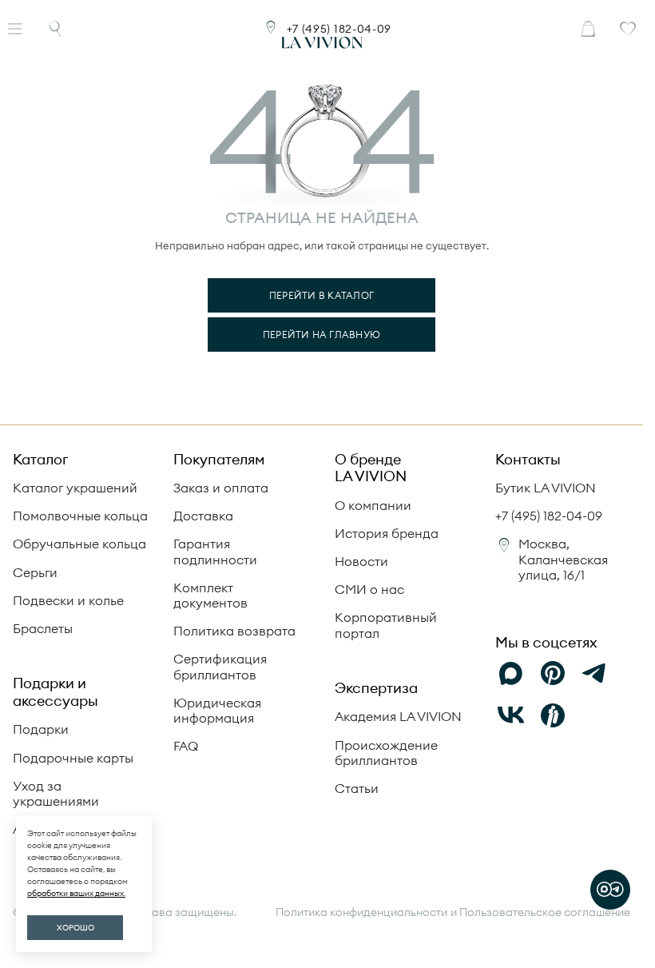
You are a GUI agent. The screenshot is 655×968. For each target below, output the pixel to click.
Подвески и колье (68, 600)
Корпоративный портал (386, 624)
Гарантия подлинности (215, 551)
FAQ (185, 746)
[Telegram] (594, 674)
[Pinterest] (553, 674)
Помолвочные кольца (80, 516)
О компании (373, 505)
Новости (361, 561)
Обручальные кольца (79, 544)
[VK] (511, 715)
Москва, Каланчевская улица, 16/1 (563, 559)
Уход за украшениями (56, 793)
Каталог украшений (75, 488)
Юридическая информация (217, 710)
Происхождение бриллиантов (386, 752)
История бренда (387, 533)
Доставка (203, 516)
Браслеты (43, 628)
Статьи (357, 788)
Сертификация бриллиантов (220, 666)
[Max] (511, 674)
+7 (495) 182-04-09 (339, 29)
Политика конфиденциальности (361, 912)
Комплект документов (210, 595)
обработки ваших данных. (76, 893)
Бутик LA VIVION (545, 488)
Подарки (41, 729)
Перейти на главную (321, 335)
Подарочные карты (73, 758)
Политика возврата (234, 631)
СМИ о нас (369, 589)
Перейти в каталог (321, 295)
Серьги (35, 572)
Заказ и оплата (220, 488)
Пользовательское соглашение (544, 912)
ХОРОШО (75, 927)
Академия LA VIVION (398, 716)
